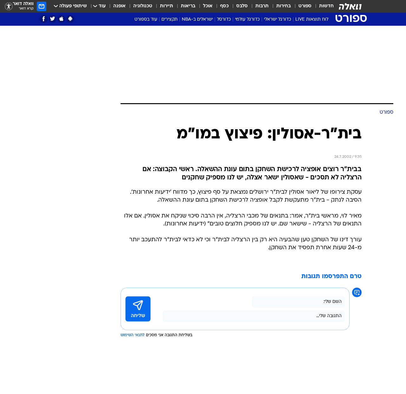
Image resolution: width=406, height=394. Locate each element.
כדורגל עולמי (247, 19)
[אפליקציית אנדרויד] (70, 19)
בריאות (188, 6)
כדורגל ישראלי (277, 19)
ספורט (304, 6)
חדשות (326, 6)
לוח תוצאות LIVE (311, 19)
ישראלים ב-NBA (197, 19)
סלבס (242, 6)
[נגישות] (9, 6)
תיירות (166, 6)
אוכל (208, 6)
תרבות (262, 6)
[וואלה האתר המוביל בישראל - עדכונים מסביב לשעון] (350, 6)
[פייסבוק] (44, 19)
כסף (224, 6)
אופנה (119, 6)
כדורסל (224, 19)
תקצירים (169, 19)
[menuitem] (322, 6)
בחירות (283, 6)
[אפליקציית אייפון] (61, 19)
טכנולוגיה (142, 6)
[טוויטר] (52, 19)
